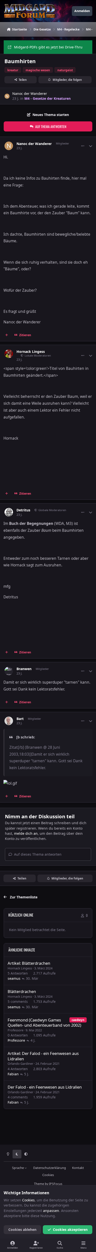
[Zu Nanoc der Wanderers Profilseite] (7, 96)
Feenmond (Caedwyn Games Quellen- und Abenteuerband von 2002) (44, 1022)
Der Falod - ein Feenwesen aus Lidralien (45, 1087)
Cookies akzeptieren (70, 1229)
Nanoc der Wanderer (29, 93)
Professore (15, 1030)
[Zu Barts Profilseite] (8, 721)
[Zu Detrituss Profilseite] (8, 512)
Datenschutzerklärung (49, 1168)
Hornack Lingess (30, 351)
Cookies (48, 1175)
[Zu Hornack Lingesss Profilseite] (8, 353)
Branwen (24, 669)
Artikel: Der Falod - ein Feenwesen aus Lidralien (43, 1056)
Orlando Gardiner (20, 1063)
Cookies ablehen (22, 1229)
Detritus (23, 510)
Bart (20, 719)
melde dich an (26, 833)
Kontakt (78, 1168)
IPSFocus (55, 1184)
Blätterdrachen (22, 991)
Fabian (13, 1074)
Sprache (18, 1168)
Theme (39, 1184)
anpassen (51, 1210)
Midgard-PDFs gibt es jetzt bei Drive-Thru (48, 47)
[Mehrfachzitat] (6, 335)
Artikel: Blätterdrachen (29, 963)
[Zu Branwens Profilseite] (8, 671)
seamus (14, 978)
